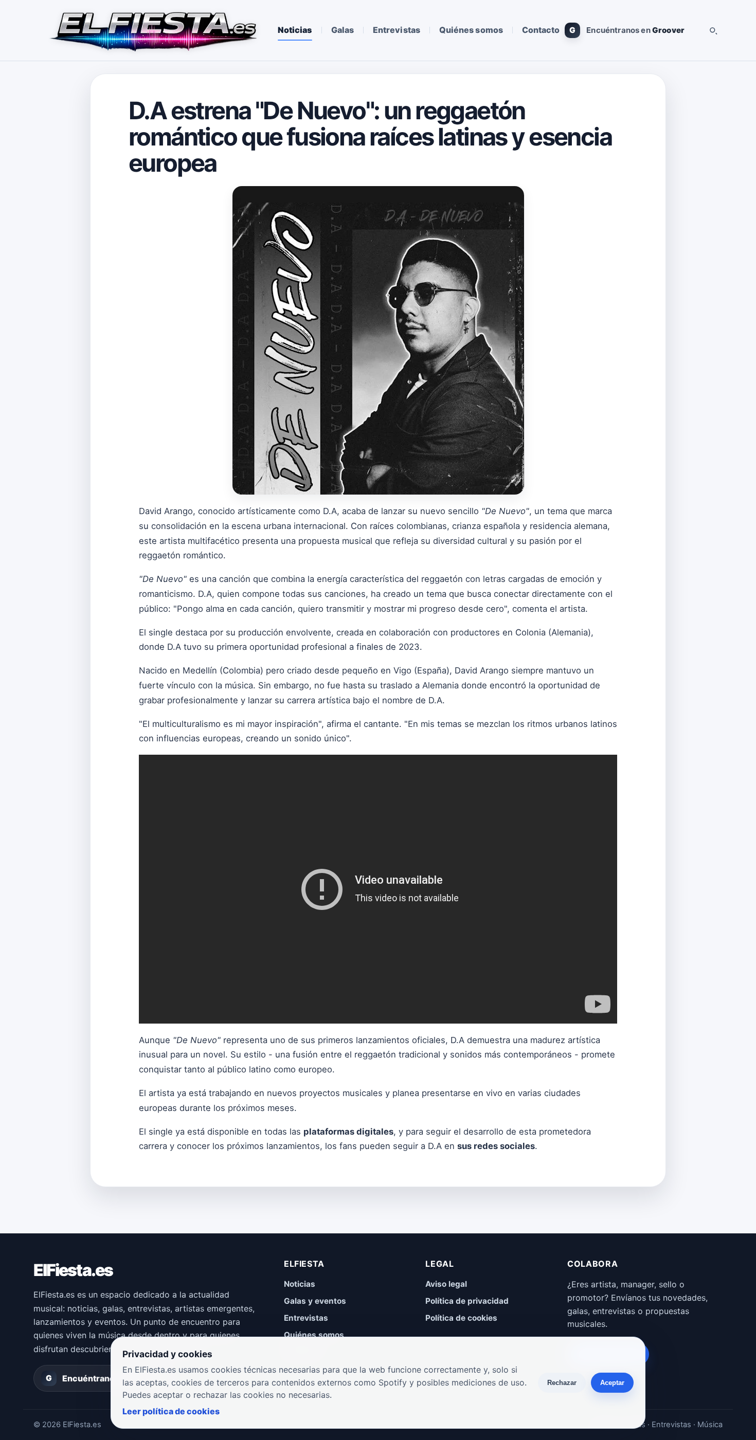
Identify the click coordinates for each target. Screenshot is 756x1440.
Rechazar (562, 1383)
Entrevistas (396, 30)
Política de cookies (461, 1318)
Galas (342, 30)
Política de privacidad (467, 1301)
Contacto (541, 30)
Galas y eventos (315, 1301)
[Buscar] (713, 30)
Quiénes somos (471, 30)
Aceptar (612, 1383)
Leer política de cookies (171, 1411)
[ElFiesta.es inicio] (152, 30)
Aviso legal (446, 1284)
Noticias (295, 30)
